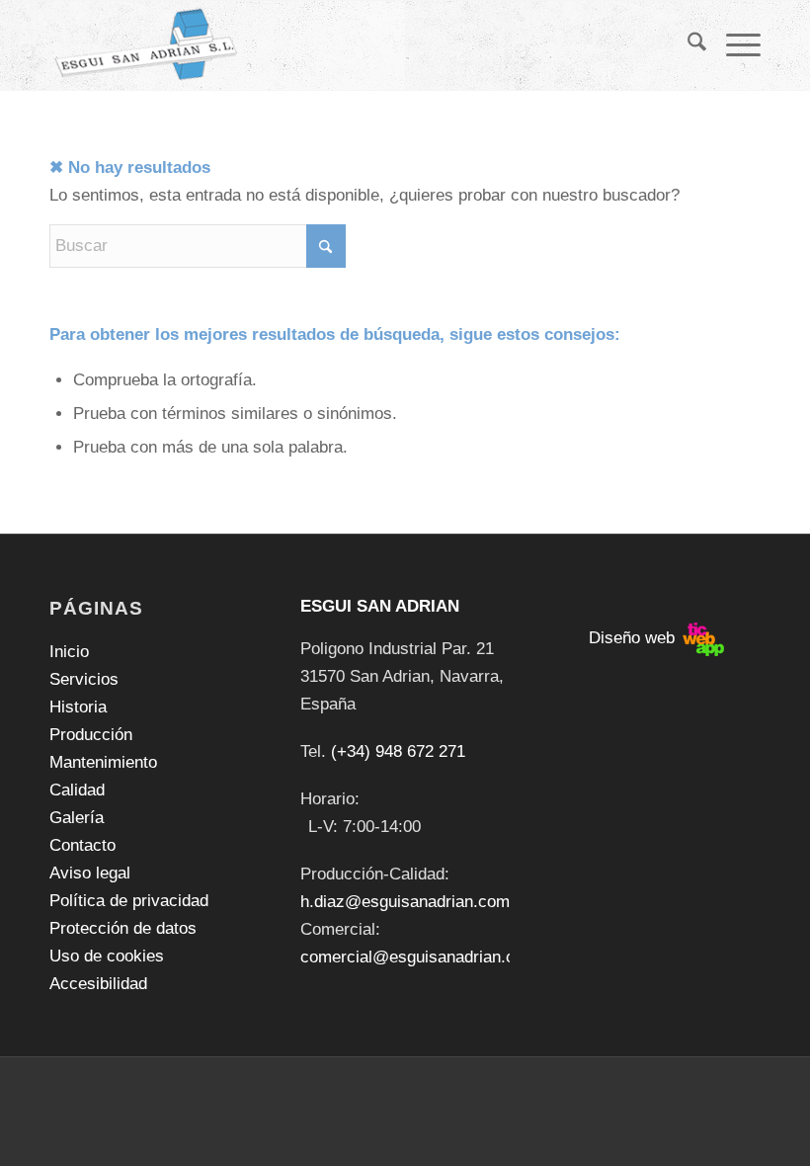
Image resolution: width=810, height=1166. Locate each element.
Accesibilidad (98, 983)
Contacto (82, 845)
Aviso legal (89, 873)
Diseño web (634, 637)
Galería (76, 817)
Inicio (69, 651)
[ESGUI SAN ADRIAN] (146, 45)
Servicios (84, 679)
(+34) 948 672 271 (398, 751)
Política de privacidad (128, 900)
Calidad (77, 790)
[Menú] (733, 45)
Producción (90, 734)
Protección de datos (123, 928)
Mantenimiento (103, 762)
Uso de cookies (106, 956)
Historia (78, 707)
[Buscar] (687, 45)
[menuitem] (687, 45)
